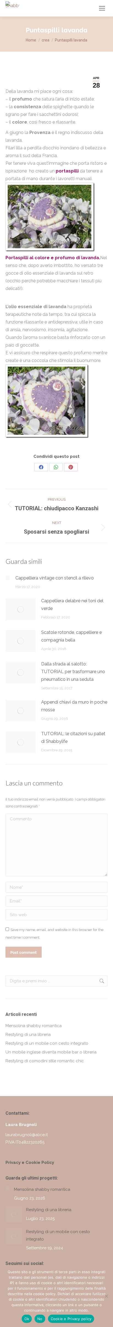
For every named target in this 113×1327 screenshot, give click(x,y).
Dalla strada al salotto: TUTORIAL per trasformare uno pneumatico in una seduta (73, 671)
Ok (26, 1319)
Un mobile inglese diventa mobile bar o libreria (51, 1052)
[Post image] (7, 578)
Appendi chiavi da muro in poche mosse (74, 705)
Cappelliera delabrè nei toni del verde (72, 604)
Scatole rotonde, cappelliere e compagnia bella (71, 636)
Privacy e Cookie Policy (29, 1162)
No (40, 1319)
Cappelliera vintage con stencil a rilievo (54, 578)
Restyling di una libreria (28, 1034)
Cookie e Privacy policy (71, 1319)
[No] (106, 1296)
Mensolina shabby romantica (33, 1025)
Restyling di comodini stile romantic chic (44, 1060)
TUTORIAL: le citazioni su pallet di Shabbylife (73, 737)
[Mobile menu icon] (102, 8)
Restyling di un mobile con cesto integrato (46, 1043)
